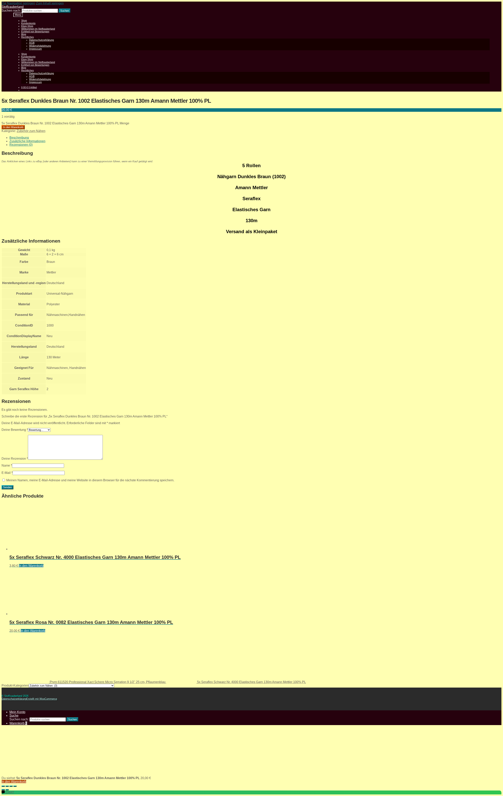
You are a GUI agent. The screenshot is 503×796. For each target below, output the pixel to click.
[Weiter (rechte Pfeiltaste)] (7, 789)
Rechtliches (27, 37)
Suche (13, 715)
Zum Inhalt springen (50, 3)
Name (7, 465)
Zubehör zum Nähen (31, 131)
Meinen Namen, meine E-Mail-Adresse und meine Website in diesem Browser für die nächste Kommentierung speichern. (90, 480)
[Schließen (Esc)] (15, 786)
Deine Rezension (15, 458)
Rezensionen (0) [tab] (21, 144)
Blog (23, 34)
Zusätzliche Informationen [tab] (27, 141)
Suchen (64, 10)
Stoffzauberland (13, 6)
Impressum (35, 48)
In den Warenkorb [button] (31, 565)
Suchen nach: (11, 10)
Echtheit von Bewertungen (35, 31)
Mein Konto (17, 712)
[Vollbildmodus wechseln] (7, 786)
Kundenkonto (28, 23)
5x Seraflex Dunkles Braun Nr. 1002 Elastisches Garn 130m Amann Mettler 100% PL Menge (65, 123)
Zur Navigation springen (18, 3)
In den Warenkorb (13, 127)
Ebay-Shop (27, 26)
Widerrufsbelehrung (40, 45)
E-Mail (7, 472)
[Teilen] (11, 786)
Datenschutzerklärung (41, 40)
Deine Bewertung (15, 429)
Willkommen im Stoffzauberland (38, 29)
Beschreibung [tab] (19, 137)
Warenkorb (18, 723)
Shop (24, 20)
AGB (32, 42)
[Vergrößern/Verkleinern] (3, 786)
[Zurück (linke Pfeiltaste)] (3, 789)
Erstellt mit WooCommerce (41, 698)
